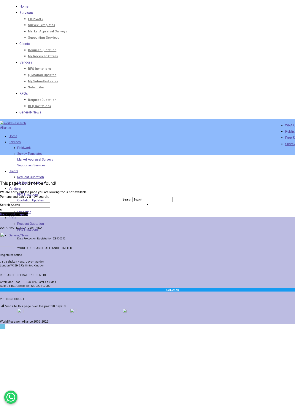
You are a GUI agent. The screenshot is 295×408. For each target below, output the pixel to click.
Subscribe (36, 87)
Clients (24, 44)
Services (26, 13)
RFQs (23, 93)
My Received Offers (43, 56)
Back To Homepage (14, 214)
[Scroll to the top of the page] (2, 326)
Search (127, 199)
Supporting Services (43, 37)
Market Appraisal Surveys (47, 31)
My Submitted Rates (43, 81)
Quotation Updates (42, 75)
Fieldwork (35, 19)
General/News (30, 112)
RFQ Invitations (39, 68)
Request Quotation (42, 50)
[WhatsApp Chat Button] (10, 397)
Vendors (25, 62)
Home (24, 6)
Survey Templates (41, 25)
